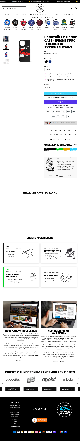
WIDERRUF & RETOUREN (14, 407)
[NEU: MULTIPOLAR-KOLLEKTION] (59, 314)
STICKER (7, 14)
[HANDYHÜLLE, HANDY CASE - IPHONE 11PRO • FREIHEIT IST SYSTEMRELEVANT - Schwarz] (10, 227)
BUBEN (24, 14)
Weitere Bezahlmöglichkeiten (60, 105)
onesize (48, 69)
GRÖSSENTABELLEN (14, 414)
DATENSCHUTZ (14, 417)
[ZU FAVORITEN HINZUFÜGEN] (5, 199)
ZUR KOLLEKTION (21, 360)
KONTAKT (15, 421)
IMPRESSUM (14, 419)
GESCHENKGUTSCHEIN (14, 410)
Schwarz (46, 61)
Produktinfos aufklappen (60, 127)
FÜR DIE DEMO (32, 17)
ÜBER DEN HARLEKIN (46, 17)
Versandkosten (55, 53)
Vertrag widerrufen (15, 426)
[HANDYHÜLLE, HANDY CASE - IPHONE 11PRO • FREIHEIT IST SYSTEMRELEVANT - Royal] (13, 227)
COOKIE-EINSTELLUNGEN (14, 405)
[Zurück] (3, 383)
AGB (15, 423)
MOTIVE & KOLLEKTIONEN (38, 14)
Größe (47, 66)
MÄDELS (15, 14)
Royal (50, 61)
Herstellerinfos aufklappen (60, 134)
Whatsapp (72, 176)
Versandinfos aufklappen (60, 130)
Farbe (49, 58)
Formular (60, 176)
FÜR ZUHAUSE (69, 14)
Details (75, 144)
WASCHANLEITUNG (14, 412)
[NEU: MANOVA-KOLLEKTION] (21, 314)
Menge (46, 84)
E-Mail (50, 176)
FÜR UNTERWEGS (55, 14)
